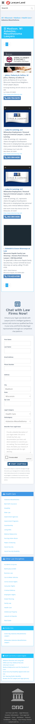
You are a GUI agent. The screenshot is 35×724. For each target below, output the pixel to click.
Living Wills (7, 530)
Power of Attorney (9, 543)
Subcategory (8, 417)
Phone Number (9, 364)
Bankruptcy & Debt (10, 569)
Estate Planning (9, 599)
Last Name (7, 347)
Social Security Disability (12, 551)
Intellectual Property (10, 612)
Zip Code (7, 400)
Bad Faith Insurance (10, 504)
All (2, 18)
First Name (7, 339)
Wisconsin (9, 18)
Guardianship (8, 525)
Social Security (8, 547)
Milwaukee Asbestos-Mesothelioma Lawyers (15, 641)
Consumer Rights (9, 586)
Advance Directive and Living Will (13, 660)
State (6, 392)
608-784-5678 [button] (13, 98)
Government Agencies (11, 517)
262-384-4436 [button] (13, 157)
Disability (7, 508)
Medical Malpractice (10, 534)
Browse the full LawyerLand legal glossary (16, 678)
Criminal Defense (9, 590)
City (5, 385)
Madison (17, 18)
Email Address (8, 357)
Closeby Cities (9, 628)
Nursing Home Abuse (11, 538)
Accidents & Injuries (10, 564)
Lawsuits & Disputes (10, 616)
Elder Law (7, 512)
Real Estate (7, 620)
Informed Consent (8, 665)
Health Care (26, 18)
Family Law (7, 603)
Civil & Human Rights (10, 582)
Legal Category (9, 410)
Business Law (8, 573)
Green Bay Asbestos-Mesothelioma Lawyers (15, 635)
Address (6, 375)
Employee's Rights (10, 594)
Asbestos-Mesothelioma (11, 499)
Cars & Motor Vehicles (11, 577)
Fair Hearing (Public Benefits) (12, 676)
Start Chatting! (18, 464)
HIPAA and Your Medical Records (13, 663)
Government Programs (11, 521)
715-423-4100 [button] (13, 276)
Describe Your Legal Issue (12, 426)
